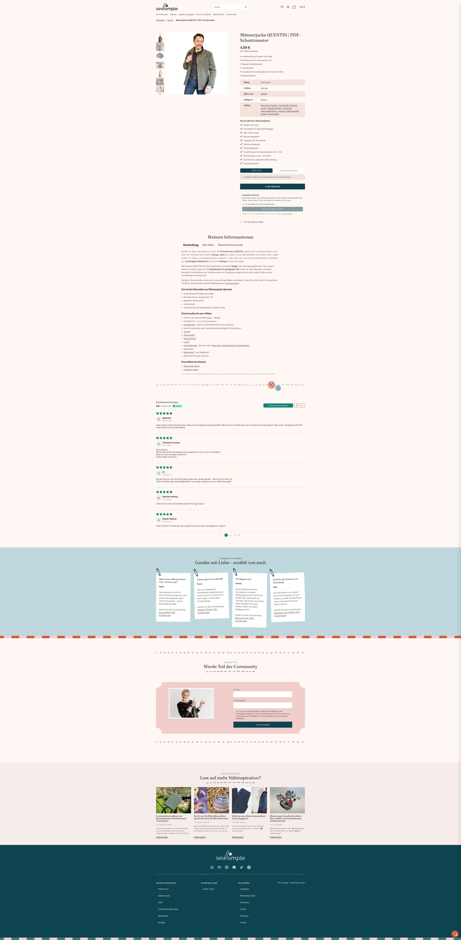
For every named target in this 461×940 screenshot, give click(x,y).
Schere (187, 331)
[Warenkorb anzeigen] (294, 7)
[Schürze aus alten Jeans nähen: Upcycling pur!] (249, 813)
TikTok (243, 909)
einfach (264, 94)
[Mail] (219, 867)
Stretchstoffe (273, 114)
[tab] (190, 245)
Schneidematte (190, 345)
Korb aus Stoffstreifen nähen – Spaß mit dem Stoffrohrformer (211, 817)
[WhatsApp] (212, 867)
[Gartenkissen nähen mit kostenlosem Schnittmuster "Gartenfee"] (173, 813)
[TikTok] (241, 867)
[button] (282, 7)
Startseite (160, 20)
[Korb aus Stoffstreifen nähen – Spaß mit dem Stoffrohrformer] (211, 813)
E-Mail (243, 922)
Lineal (186, 342)
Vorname (236, 690)
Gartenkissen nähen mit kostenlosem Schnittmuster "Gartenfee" (171, 818)
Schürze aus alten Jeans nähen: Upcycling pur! (249, 817)
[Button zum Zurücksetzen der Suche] (246, 7)
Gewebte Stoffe (274, 108)
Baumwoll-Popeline (269, 105)
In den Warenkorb (272, 186)
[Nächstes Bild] (160, 94)
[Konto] (288, 7)
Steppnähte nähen (192, 366)
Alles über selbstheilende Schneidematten (230, 345)
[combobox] (230, 7)
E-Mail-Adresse (239, 701)
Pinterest (244, 916)
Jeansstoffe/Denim (269, 111)
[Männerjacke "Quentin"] (160, 38)
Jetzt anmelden (263, 724)
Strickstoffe (284, 105)
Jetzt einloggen (287, 214)
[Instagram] (226, 867)
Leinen (264, 114)
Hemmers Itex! (231, 283)
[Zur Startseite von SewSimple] (167, 7)
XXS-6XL (264, 88)
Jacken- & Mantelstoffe (288, 111)
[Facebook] (234, 867)
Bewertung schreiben (278, 405)
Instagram (244, 889)
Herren (170, 20)
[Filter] (296, 405)
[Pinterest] (249, 867)
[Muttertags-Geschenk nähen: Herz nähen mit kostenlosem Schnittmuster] (287, 813)
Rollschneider (190, 338)
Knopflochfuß (189, 324)
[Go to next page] (239, 535)
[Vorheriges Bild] (160, 33)
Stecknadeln (189, 335)
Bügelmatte (189, 352)
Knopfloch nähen (191, 369)
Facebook (244, 902)
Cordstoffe (287, 108)
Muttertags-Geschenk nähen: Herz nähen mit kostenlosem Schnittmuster (286, 818)
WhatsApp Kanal (247, 896)
